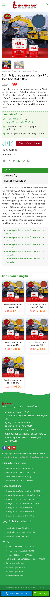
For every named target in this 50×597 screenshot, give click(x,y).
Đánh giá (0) (10, 176)
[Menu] (4, 4)
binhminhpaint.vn (14, 572)
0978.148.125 (15, 119)
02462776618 (11, 441)
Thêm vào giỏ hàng (29, 143)
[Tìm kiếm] (47, 4)
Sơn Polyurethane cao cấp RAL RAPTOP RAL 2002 (37, 306)
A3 (36, 72)
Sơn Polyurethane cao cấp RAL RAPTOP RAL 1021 (13, 381)
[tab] (25, 170)
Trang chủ (6, 72)
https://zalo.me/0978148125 (20, 122)
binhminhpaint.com (15, 568)
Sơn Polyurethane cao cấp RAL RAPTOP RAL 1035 (37, 343)
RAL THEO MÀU (25, 72)
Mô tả (7, 170)
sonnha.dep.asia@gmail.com (23, 429)
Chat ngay (43, 593)
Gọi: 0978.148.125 (18, 593)
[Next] (40, 35)
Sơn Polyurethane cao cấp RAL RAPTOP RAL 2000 (13, 343)
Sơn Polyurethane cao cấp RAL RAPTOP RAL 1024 (13, 306)
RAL (15, 72)
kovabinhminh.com (15, 563)
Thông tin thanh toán (15, 181)
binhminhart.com (14, 576)
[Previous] (5, 35)
